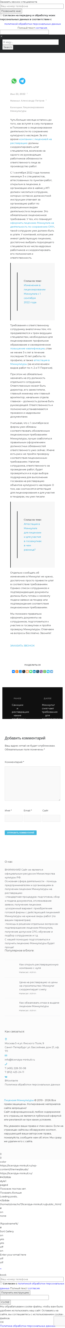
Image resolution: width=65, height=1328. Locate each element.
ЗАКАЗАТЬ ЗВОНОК (22, 645)
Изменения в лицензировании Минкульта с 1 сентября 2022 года (34, 294)
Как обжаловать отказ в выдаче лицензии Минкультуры (39, 1004)
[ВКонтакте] (13, 671)
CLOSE (5, 1302)
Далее (48, 698)
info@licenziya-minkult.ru (20, 1059)
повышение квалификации (27, 348)
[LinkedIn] (34, 671)
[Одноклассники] (16, 671)
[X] (23, 671)
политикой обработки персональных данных (32, 23)
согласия (41, 27)
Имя (8, 810)
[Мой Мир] (20, 671)
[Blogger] (27, 671)
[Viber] (41, 671)
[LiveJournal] (37, 671)
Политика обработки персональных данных (32, 1084)
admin (33, 972)
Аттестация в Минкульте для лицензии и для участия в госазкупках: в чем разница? (33, 536)
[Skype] (48, 671)
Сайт (45, 810)
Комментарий (14, 762)
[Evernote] (30, 671)
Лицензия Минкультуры (19, 1100)
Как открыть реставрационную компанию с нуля (39, 966)
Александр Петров (32, 100)
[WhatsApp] (44, 671)
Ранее (17, 698)
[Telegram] (51, 671)
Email (28, 810)
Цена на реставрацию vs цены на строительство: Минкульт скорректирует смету (38, 986)
